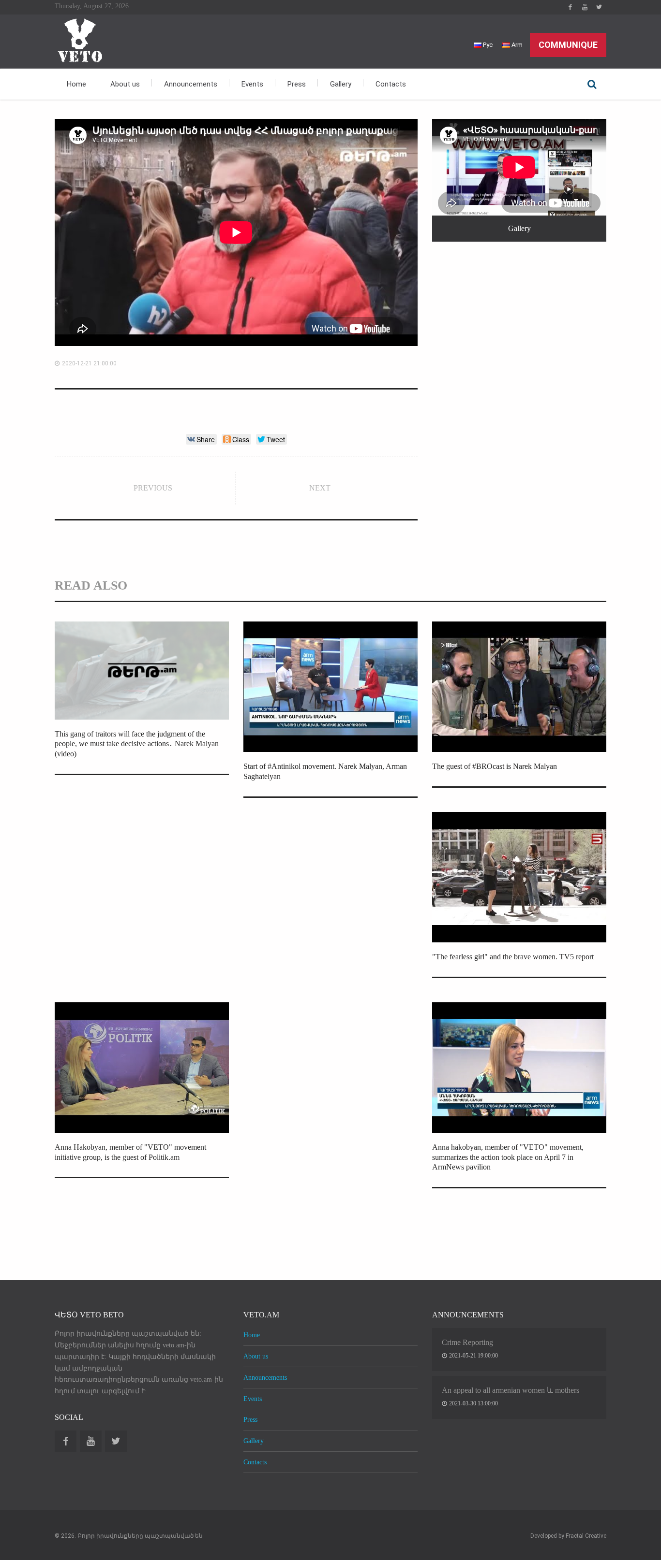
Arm (516, 44)
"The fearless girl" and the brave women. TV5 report (513, 957)
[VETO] (79, 39)
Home (76, 84)
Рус (487, 44)
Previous (153, 488)
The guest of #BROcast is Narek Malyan (494, 766)
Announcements (190, 84)
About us (125, 84)
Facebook (570, 7)
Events (252, 84)
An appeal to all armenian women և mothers (510, 1390)
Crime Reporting (467, 1342)
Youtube (584, 7)
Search (591, 84)
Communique (568, 45)
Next (319, 488)
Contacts (391, 84)
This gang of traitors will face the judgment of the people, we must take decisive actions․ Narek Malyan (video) (137, 744)
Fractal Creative (586, 1535)
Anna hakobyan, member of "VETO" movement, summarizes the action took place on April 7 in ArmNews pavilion (508, 1157)
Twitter (599, 7)
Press (296, 84)
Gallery (340, 84)
